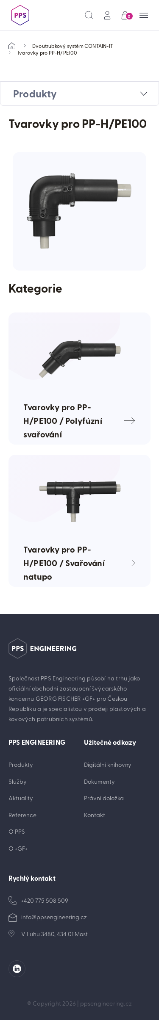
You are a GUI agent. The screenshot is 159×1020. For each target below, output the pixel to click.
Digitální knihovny (107, 764)
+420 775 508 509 (44, 900)
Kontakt (94, 815)
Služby (17, 781)
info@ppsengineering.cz (54, 917)
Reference (22, 815)
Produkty (20, 764)
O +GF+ (18, 848)
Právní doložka (104, 798)
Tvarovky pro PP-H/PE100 (47, 52)
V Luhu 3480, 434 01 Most (54, 934)
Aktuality (20, 798)
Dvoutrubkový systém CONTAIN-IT (72, 45)
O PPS (16, 831)
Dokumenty (99, 781)
